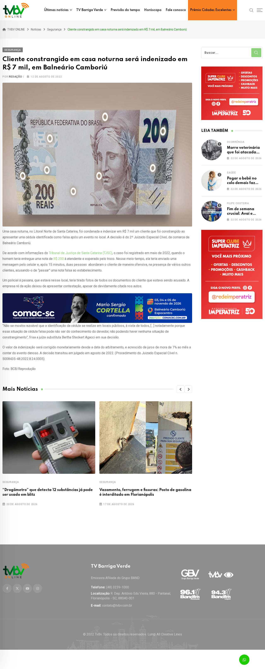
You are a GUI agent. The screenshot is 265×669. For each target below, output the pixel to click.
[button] (180, 389)
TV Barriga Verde (89, 10)
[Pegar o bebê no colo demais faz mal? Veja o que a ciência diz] (211, 180)
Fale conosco (176, 10)
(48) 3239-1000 (117, 587)
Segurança (10, 482)
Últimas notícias (56, 10)
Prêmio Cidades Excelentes (210, 10)
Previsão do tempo (125, 10)
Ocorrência (236, 142)
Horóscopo (152, 10)
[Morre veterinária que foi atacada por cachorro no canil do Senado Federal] (211, 149)
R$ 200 (58, 259)
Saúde (231, 172)
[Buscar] (251, 9)
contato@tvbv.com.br (117, 605)
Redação (15, 76)
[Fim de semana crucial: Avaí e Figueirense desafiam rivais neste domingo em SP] (211, 211)
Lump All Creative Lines (165, 634)
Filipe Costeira (238, 203)
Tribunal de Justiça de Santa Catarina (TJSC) (80, 253)
